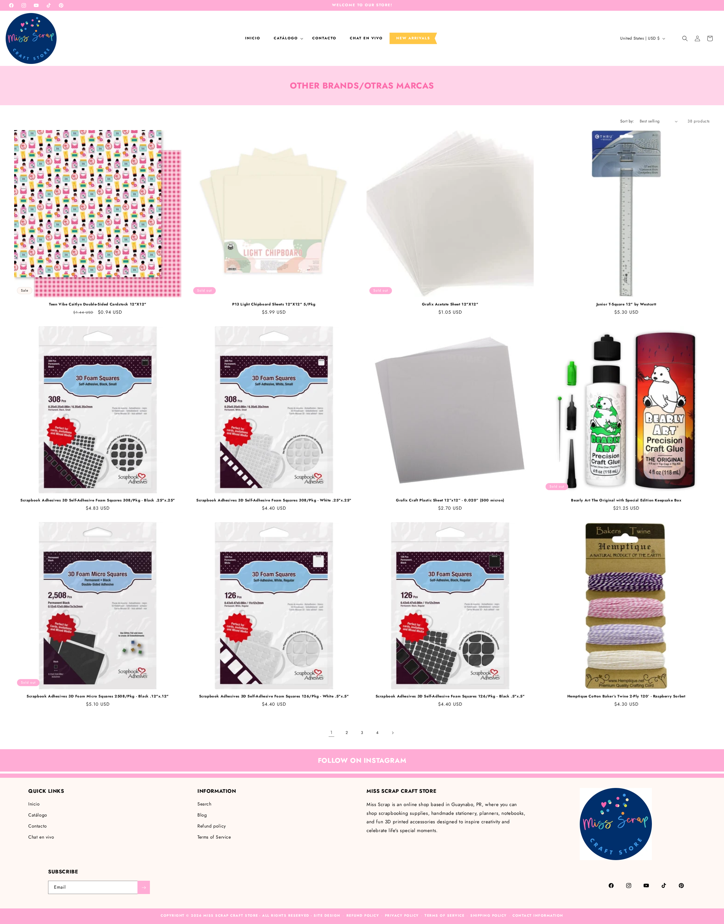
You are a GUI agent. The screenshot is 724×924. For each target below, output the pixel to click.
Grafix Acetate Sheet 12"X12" (450, 304)
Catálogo (37, 815)
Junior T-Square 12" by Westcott (626, 304)
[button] (286, 38)
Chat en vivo (41, 837)
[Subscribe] (143, 887)
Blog (202, 815)
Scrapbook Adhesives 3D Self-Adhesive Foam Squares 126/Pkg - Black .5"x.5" (450, 696)
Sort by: (627, 121)
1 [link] (331, 732)
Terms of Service (214, 837)
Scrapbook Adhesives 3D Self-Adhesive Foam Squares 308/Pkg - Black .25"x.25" (97, 500)
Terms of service (444, 915)
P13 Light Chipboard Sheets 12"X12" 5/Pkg (274, 304)
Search (204, 804)
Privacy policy (402, 915)
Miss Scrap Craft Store (230, 915)
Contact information (537, 915)
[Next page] (392, 733)
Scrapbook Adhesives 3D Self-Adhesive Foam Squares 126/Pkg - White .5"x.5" (274, 696)
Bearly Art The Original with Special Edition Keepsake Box (626, 500)
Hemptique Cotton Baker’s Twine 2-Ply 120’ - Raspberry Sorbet (626, 696)
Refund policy (211, 826)
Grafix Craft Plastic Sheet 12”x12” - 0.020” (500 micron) (450, 500)
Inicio (34, 804)
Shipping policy (488, 915)
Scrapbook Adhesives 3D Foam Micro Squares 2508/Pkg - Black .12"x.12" (98, 696)
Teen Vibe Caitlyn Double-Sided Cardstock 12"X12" (97, 304)
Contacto (37, 826)
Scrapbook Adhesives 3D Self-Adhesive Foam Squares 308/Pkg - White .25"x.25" (274, 500)
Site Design (327, 915)
